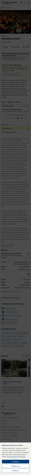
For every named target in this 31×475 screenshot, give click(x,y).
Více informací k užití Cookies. (16, 456)
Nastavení (15, 470)
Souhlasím (15, 461)
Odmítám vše (15, 466)
